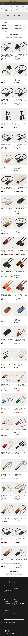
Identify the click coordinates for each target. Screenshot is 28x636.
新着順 (20, 37)
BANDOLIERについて (8, 588)
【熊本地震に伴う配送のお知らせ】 (14, 1)
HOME (2, 13)
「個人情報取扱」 (8, 622)
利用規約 (16, 601)
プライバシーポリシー (8, 603)
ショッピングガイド (18, 599)
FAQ (4, 599)
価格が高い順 (15, 37)
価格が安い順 (9, 37)
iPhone (5, 13)
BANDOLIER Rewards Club (8, 591)
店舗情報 (16, 588)
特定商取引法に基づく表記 (19, 604)
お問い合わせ (6, 601)
